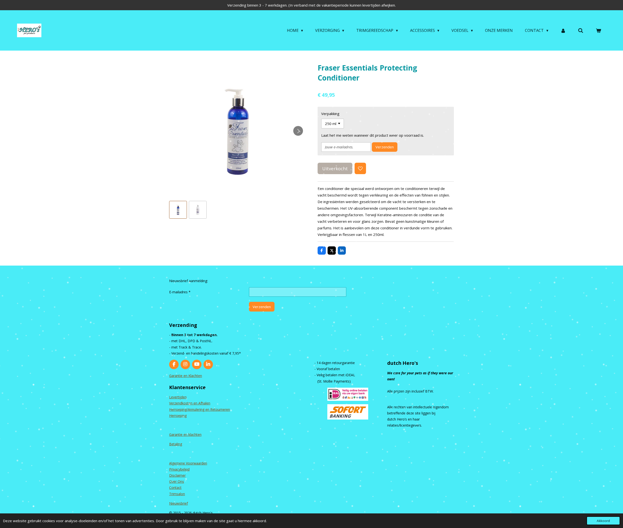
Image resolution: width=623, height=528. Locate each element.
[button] (178, 210)
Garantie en (178, 434)
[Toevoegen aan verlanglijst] (360, 168)
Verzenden (385, 146)
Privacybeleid (179, 469)
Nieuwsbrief (178, 503)
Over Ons (176, 481)
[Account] (563, 30)
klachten (195, 434)
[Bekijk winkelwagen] (598, 30)
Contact (175, 487)
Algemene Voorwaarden (188, 463)
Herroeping (178, 415)
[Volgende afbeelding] (298, 131)
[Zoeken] (580, 30)
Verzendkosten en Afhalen (189, 403)
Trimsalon (177, 494)
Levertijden (178, 397)
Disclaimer (177, 475)
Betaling (175, 444)
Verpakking (330, 113)
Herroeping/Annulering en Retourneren (199, 409)
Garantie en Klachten (185, 375)
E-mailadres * (180, 292)
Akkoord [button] (603, 521)
